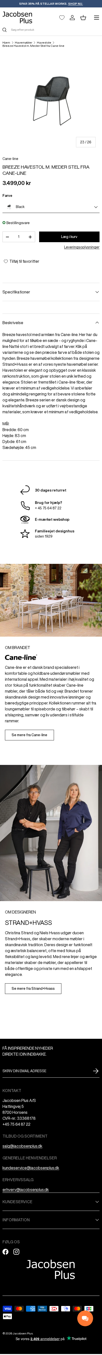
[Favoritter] (61, 17)
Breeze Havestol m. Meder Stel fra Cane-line (33, 45)
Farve (7, 195)
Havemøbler (23, 42)
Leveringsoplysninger (82, 247)
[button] (83, 17)
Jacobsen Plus (23, 1333)
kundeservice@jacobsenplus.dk (30, 1168)
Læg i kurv (69, 236)
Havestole (44, 42)
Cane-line (10, 158)
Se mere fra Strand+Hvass (33, 988)
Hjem (6, 42)
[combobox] (51, 29)
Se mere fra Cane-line (29, 735)
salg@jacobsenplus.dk (22, 1146)
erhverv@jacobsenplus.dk (25, 1190)
